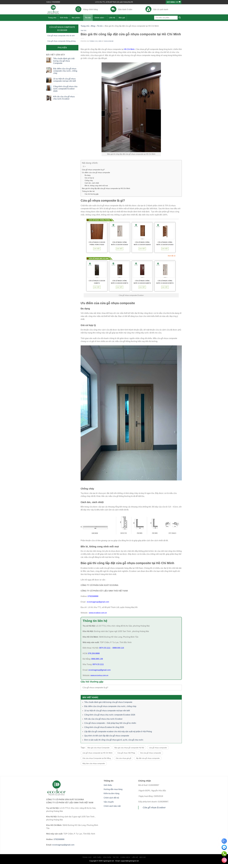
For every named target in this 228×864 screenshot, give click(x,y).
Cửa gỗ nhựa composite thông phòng (61, 41)
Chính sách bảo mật (112, 806)
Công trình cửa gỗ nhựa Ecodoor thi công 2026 (104, 727)
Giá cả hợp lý (89, 178)
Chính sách (99, 18)
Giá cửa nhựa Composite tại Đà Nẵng (97, 758)
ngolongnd (109, 41)
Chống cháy (89, 180)
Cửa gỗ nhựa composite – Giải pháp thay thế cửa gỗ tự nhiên (110, 723)
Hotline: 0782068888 (53, 2)
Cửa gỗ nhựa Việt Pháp (126, 753)
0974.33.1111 (104, 648)
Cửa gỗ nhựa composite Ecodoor (62, 28)
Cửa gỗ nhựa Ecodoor (154, 807)
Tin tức (88, 18)
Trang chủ (52, 18)
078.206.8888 (94, 653)
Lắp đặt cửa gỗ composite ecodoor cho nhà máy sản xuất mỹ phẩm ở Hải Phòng (118, 732)
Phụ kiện (62, 48)
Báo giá (122, 18)
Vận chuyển (109, 802)
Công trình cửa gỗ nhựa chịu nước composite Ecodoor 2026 (65, 88)
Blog (93, 26)
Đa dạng (87, 175)
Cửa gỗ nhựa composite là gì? (93, 170)
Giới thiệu (64, 18)
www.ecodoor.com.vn (98, 613)
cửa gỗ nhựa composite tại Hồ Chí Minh (97, 753)
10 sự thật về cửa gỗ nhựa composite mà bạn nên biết (64, 80)
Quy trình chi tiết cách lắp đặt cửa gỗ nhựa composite (106, 736)
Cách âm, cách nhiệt (92, 183)
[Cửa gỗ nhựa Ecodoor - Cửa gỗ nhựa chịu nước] (57, 9)
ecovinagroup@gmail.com (97, 602)
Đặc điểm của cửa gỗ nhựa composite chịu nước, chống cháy (65, 71)
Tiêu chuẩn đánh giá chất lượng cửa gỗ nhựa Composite (63, 61)
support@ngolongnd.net (130, 861)
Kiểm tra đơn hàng (111, 793)
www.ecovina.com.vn (99, 675)
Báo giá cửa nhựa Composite (98, 748)
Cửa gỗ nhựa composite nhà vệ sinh (61, 35)
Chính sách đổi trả (111, 798)
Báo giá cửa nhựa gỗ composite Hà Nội (129, 748)
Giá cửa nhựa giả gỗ (123, 758)
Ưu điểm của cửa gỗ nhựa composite (96, 172)
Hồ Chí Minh (129, 49)
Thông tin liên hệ (88, 191)
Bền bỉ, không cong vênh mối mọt (96, 185)
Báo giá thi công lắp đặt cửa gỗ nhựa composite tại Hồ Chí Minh (106, 188)
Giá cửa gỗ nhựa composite (150, 753)
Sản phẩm (76, 18)
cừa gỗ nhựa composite (158, 748)
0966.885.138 (97, 659)
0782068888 (93, 596)
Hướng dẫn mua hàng (113, 789)
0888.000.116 (118, 648)
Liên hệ (112, 18)
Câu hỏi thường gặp (91, 194)
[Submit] (180, 18)
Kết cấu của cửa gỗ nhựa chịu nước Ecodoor (64, 98)
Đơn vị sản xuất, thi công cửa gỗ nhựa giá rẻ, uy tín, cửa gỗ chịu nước (113, 740)
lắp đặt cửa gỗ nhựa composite (148, 758)
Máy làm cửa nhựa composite (94, 763)
